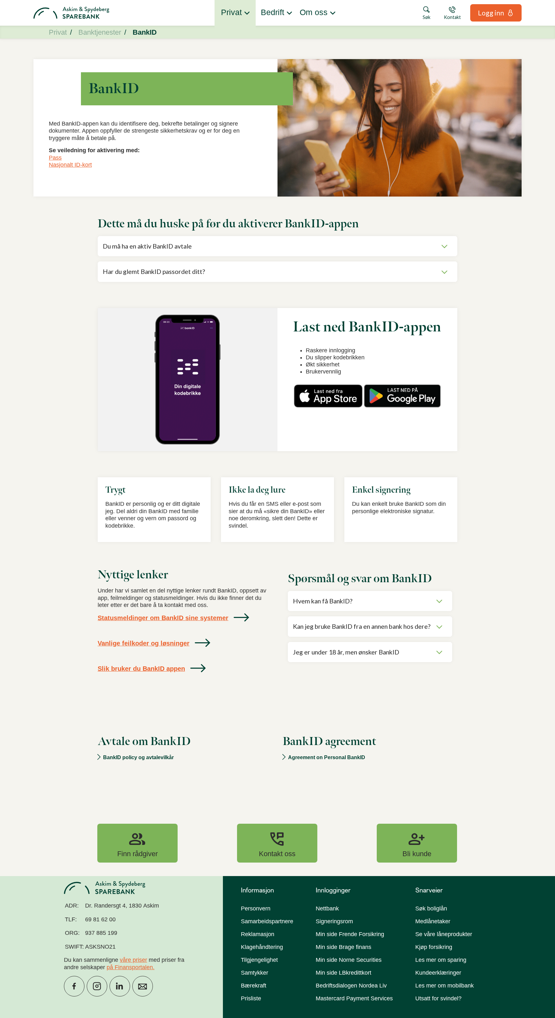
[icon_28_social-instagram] (97, 986)
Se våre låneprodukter (443, 934)
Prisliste (251, 998)
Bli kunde (416, 843)
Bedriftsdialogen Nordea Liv (351, 985)
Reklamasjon (257, 934)
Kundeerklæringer (438, 973)
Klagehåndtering (262, 947)
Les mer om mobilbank (444, 985)
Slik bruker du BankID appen (141, 668)
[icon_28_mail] (142, 986)
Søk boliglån (431, 908)
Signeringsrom (334, 921)
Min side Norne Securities (349, 960)
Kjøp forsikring (433, 947)
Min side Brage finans (343, 947)
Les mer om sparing (440, 960)
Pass (55, 157)
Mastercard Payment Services (354, 998)
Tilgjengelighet (259, 960)
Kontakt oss (277, 843)
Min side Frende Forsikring (350, 934)
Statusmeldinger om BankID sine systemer (163, 617)
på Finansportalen (130, 967)
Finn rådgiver (137, 843)
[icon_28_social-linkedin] (120, 986)
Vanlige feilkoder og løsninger (143, 643)
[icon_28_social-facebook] (74, 986)
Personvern (255, 908)
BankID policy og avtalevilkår (138, 757)
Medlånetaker (432, 921)
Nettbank (327, 908)
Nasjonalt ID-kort (70, 165)
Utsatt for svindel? (438, 998)
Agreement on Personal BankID (326, 757)
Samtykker (254, 973)
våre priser (133, 960)
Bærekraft (253, 985)
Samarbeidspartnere (267, 921)
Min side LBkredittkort (343, 973)
